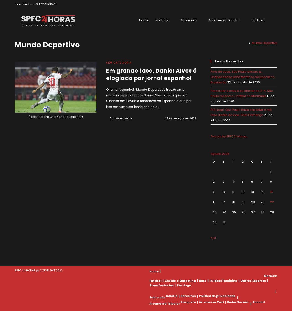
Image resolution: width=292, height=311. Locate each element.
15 (271, 192)
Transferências (161, 285)
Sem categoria (119, 63)
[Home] (246, 43)
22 (272, 202)
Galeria (171, 296)
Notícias (270, 276)
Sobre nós (157, 298)
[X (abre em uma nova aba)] (260, 4)
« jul (213, 238)
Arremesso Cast (211, 302)
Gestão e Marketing (180, 281)
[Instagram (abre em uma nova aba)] (271, 4)
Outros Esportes (253, 281)
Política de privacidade (217, 296)
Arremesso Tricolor (164, 304)
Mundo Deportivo (264, 43)
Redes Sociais (237, 302)
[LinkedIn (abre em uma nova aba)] (275, 4)
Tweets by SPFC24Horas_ (229, 136)
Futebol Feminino (223, 281)
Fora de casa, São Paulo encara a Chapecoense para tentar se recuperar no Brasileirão (243, 76)
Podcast (259, 302)
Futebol (155, 281)
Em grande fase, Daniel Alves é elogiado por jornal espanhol (151, 74)
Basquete (188, 302)
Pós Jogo (184, 285)
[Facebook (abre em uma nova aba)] (265, 4)
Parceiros (188, 296)
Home (154, 271)
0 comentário (121, 118)
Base (202, 281)
